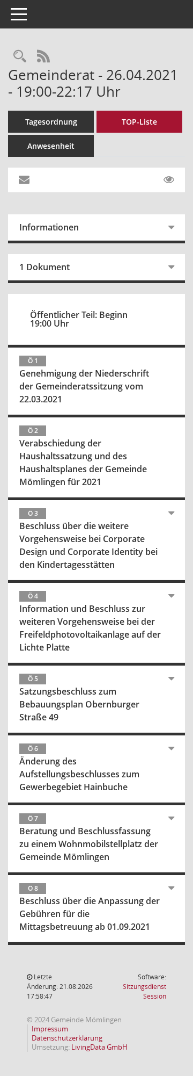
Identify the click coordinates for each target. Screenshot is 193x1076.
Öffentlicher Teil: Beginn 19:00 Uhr (79, 319)
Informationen (49, 227)
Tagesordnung (51, 122)
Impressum (50, 1029)
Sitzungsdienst (144, 991)
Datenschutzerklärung (67, 1038)
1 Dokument (44, 267)
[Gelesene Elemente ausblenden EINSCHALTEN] (168, 180)
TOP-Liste (139, 122)
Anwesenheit (51, 146)
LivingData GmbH (99, 1047)
